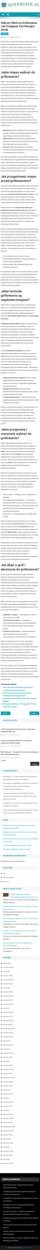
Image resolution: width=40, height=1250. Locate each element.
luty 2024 (6, 988)
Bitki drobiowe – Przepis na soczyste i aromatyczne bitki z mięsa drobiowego (20, 753)
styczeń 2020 (8, 1163)
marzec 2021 (8, 1106)
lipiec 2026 (7, 963)
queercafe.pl (17, 37)
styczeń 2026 (8, 976)
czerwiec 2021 (8, 1094)
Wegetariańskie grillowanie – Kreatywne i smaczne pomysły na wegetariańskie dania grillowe (7, 713)
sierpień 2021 (8, 1086)
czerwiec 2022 (8, 1045)
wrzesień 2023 (8, 996)
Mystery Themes (27, 1247)
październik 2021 (9, 1078)
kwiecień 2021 (8, 1102)
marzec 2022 (8, 1057)
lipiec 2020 (7, 1139)
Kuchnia (4, 33)
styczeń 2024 (8, 992)
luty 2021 (6, 1110)
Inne (4, 873)
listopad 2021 (8, 1073)
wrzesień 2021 (8, 1082)
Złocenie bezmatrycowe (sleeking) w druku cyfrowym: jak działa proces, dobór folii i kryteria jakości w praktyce (20, 796)
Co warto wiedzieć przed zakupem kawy (17, 845)
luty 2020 (6, 1159)
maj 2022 (6, 1049)
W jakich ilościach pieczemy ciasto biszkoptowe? (35, 713)
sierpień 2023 (8, 1000)
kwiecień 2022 (8, 1053)
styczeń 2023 (8, 1016)
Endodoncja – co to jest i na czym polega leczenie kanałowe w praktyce (20, 804)
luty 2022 (6, 1061)
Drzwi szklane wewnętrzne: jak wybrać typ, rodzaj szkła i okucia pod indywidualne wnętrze (20, 811)
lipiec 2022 (7, 1041)
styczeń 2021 (8, 1114)
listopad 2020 (8, 1122)
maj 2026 (6, 971)
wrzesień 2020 (8, 1131)
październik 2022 (9, 1029)
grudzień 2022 (8, 1020)
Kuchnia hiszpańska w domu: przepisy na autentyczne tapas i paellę (16, 742)
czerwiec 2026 (8, 967)
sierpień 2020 (8, 1135)
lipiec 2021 (7, 1090)
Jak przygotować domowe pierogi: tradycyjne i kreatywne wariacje (18, 730)
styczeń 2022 (8, 1065)
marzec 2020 (8, 1155)
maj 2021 (6, 1098)
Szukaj (3, 760)
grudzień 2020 (8, 1118)
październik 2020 (9, 1127)
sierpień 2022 (8, 1037)
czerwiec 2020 (8, 1143)
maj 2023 (6, 1008)
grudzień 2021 (8, 1069)
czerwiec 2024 (8, 980)
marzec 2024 (8, 984)
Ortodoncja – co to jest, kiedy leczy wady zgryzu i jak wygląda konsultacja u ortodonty (20, 778)
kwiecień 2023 (8, 1012)
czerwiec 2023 (8, 1004)
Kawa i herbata (8, 877)
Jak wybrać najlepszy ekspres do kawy (16, 849)
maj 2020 (6, 1147)
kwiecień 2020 (8, 1151)
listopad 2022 (8, 1024)
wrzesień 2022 (8, 1033)
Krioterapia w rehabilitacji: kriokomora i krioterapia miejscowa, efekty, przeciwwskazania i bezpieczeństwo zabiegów (20, 786)
